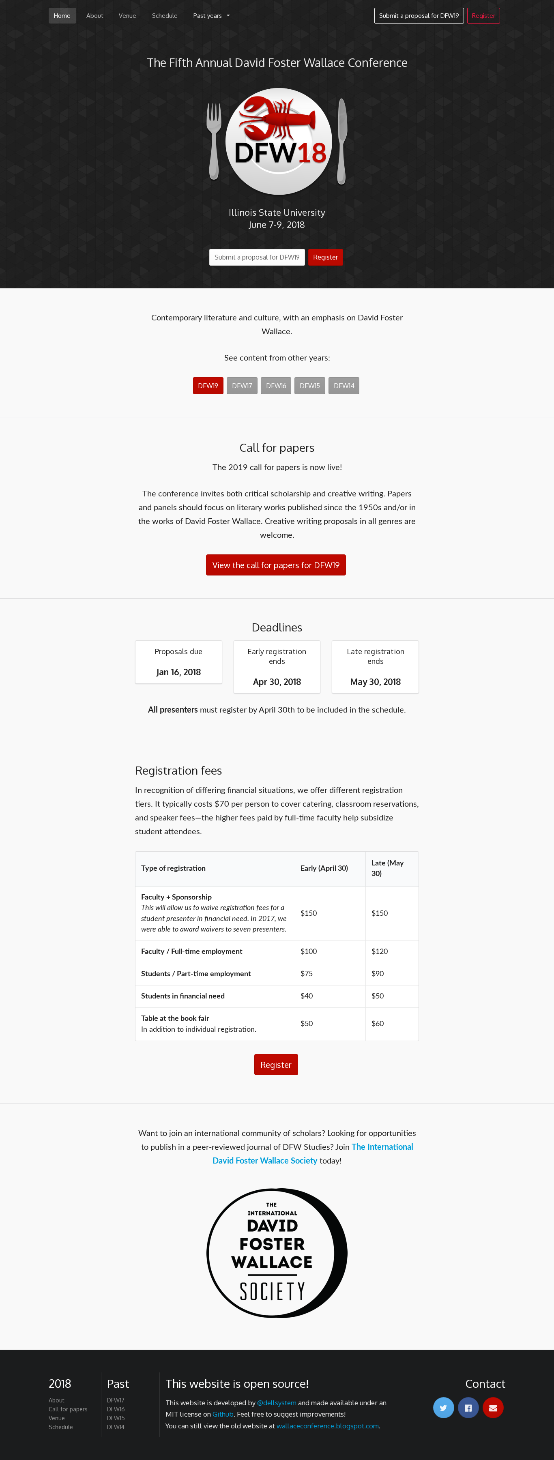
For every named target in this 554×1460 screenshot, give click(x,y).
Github (223, 1414)
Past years (207, 15)
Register (483, 15)
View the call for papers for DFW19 (276, 565)
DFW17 (242, 386)
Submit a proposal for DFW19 (419, 15)
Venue (127, 15)
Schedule (165, 15)
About (94, 15)
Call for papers (68, 1409)
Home (62, 15)
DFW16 (276, 386)
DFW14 (344, 386)
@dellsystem (276, 1402)
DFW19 (208, 386)
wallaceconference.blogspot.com (328, 1425)
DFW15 (310, 386)
